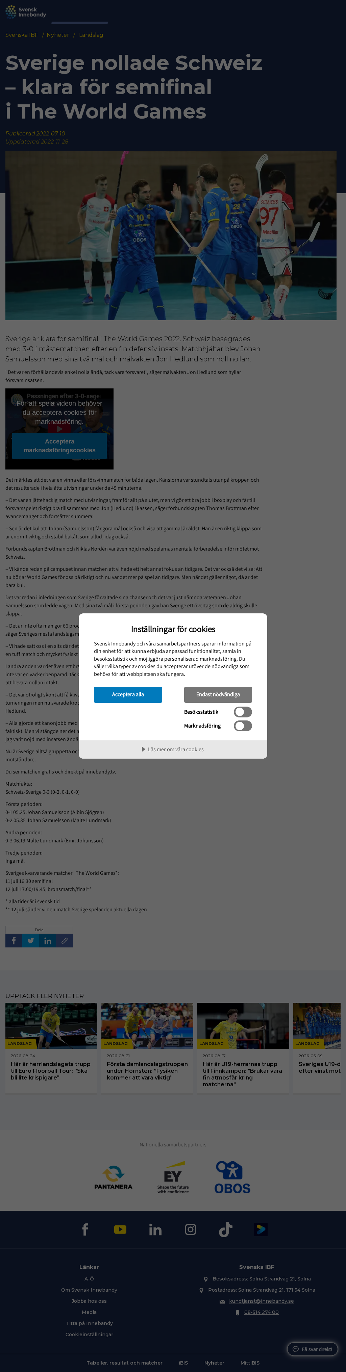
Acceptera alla (128, 694)
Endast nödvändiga (218, 694)
